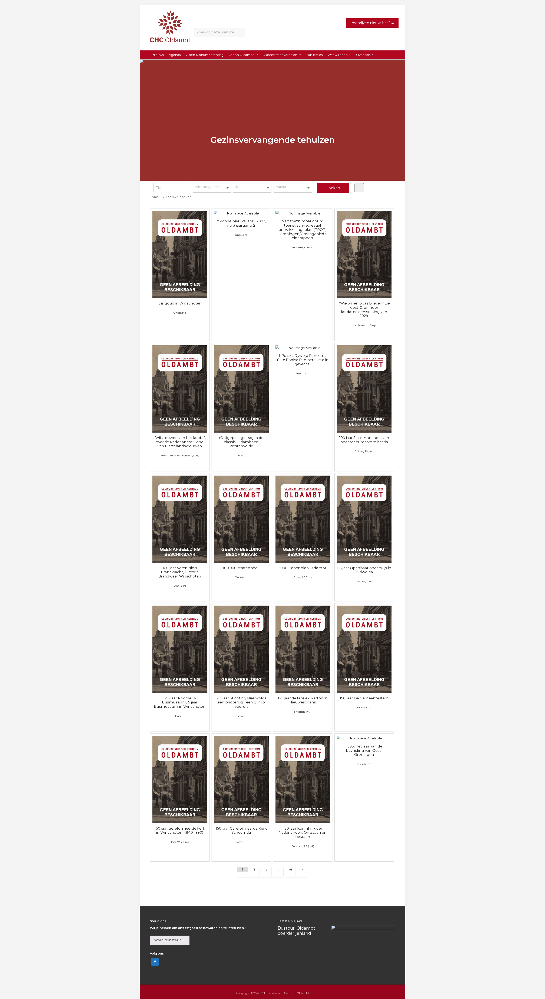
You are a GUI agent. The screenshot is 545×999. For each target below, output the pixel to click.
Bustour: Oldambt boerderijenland (296, 931)
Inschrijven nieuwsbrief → (372, 23)
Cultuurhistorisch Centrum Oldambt (285, 993)
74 (290, 869)
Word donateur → (169, 940)
